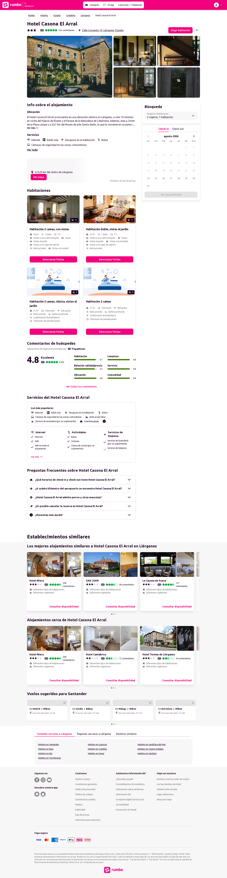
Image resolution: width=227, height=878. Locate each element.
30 (194, 178)
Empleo (78, 804)
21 (178, 170)
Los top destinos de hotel (169, 784)
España (57, 15)
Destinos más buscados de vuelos (173, 779)
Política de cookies (84, 794)
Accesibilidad (122, 804)
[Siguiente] (194, 136)
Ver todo (32, 149)
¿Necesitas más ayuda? (49, 515)
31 (148, 186)
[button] (69, 67)
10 (148, 163)
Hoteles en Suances (97, 744)
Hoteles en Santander (48, 744)
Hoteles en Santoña (147, 753)
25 (156, 178)
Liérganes (94, 5)
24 (148, 178)
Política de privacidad (85, 789)
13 (171, 163)
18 (156, 170)
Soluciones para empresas (87, 820)
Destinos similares (126, 733)
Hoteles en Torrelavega (49, 758)
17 (148, 170)
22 (186, 170)
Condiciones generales (86, 784)
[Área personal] (218, 5)
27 (171, 178)
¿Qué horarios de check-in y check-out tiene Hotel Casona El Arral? (75, 479)
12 (163, 163)
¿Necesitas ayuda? (124, 779)
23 (194, 170)
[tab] (54, 734)
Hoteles (44, 15)
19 (163, 170)
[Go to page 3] (115, 614)
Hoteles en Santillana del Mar (152, 744)
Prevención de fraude (126, 809)
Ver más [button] (35, 457)
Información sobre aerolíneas (130, 789)
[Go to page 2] (113, 614)
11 (156, 163)
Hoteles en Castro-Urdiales (151, 749)
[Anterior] (148, 136)
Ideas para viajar (164, 799)
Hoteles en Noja (45, 749)
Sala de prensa (82, 815)
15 (186, 163)
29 (186, 178)
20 (171, 170)
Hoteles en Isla (45, 753)
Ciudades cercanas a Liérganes (54, 733)
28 (178, 178)
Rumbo (31, 15)
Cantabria (70, 15)
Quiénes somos (82, 779)
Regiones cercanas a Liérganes (94, 733)
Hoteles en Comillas (97, 749)
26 (163, 178)
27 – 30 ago (108, 5)
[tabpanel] (113, 751)
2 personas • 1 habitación (130, 5)
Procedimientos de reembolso (130, 784)
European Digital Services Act (130, 799)
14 (178, 163)
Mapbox (115, 181)
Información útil (123, 794)
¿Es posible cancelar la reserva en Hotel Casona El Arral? (69, 506)
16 (194, 163)
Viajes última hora (165, 794)
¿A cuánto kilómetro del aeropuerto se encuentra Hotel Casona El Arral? (78, 488)
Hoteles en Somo (96, 753)
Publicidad (80, 809)
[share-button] (196, 30)
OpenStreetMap (129, 181)
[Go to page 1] (111, 614)
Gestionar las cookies (85, 799)
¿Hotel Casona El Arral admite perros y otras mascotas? (68, 497)
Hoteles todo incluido (167, 789)
